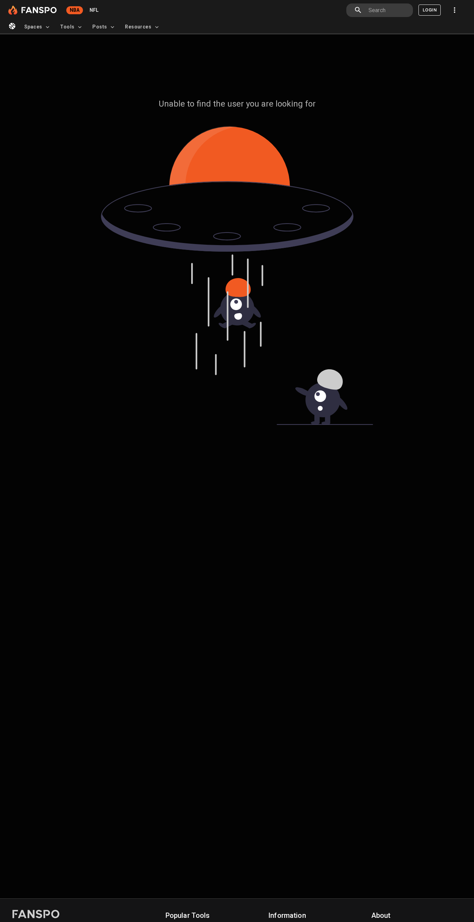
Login (430, 9)
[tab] (38, 27)
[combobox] (388, 10)
